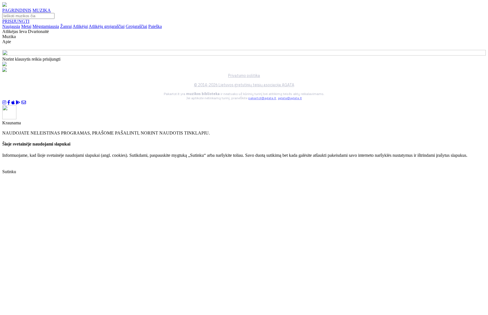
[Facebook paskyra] (8, 102)
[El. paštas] (23, 102)
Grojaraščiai (136, 26)
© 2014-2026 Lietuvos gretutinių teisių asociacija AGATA (244, 84)
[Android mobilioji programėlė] (18, 102)
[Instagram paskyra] (4, 102)
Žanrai (66, 26)
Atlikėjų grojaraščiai (107, 26)
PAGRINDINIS (16, 10)
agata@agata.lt (290, 98)
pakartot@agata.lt (262, 98)
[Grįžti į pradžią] (4, 5)
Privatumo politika (244, 75)
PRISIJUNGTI (15, 21)
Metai (26, 26)
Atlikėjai (80, 26)
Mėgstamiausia (45, 26)
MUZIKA (41, 10)
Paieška (155, 26)
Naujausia (11, 26)
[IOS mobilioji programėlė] (13, 102)
